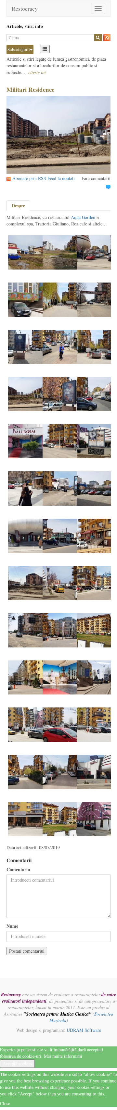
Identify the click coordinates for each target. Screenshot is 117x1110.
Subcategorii (18, 49)
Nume (12, 926)
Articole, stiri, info (24, 26)
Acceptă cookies (17, 1063)
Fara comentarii (96, 178)
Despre (18, 205)
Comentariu (18, 869)
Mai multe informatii (63, 1056)
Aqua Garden (83, 217)
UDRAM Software (84, 1030)
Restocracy (25, 8)
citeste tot (37, 72)
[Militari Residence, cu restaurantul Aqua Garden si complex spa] (25, 251)
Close (5, 1103)
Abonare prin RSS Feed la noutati (43, 178)
